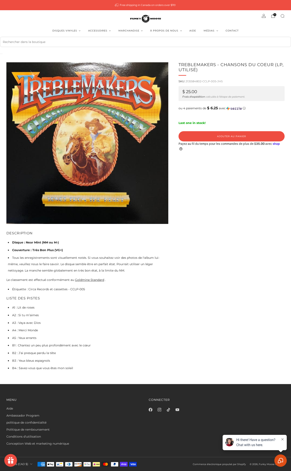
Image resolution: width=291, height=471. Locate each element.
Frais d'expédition (193, 96)
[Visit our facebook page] (150, 409)
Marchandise (128, 30)
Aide (192, 30)
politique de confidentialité (26, 422)
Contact (232, 30)
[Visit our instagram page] (159, 409)
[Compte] (264, 16)
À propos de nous (164, 30)
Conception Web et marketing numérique (37, 443)
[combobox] (145, 42)
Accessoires (97, 30)
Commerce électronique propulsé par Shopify (219, 464)
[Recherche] (282, 16)
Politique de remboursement (28, 429)
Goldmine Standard (89, 280)
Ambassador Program (22, 415)
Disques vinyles (64, 30)
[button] (232, 108)
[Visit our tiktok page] (168, 409)
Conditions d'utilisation (23, 436)
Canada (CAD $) (17, 464)
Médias (209, 30)
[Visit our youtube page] (177, 409)
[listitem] (145, 5)
